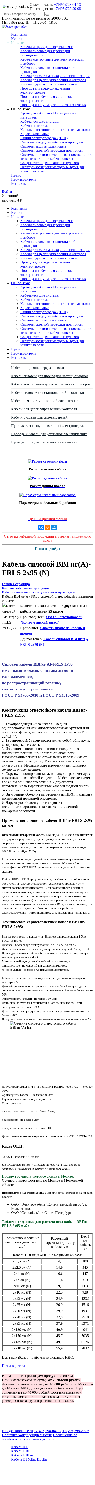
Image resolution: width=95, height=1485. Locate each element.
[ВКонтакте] (41, 527)
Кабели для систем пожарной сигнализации (55, 76)
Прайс (16, 175)
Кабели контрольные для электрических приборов (51, 384)
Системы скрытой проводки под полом (51, 150)
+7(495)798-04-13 (67, 4)
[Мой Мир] (54, 527)
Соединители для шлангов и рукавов (49, 163)
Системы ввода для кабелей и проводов (51, 142)
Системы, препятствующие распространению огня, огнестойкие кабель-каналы (56, 157)
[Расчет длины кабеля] (47, 477)
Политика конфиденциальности (27, 1435)
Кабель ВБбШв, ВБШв (29, 1459)
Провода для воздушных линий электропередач (48, 426)
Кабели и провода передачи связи (46, 47)
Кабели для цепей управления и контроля (53, 80)
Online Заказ (20, 283)
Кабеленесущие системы (39, 121)
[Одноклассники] (47, 527)
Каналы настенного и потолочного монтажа (55, 130)
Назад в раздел (13, 1366)
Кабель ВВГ (20, 1451)
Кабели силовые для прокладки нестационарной (45, 53)
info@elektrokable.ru (17, 1431)
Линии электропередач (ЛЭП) (44, 138)
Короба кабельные (34, 134)
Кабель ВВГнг (22, 1455)
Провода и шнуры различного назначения (53, 105)
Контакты (19, 183)
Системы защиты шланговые (43, 146)
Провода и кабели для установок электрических (49, 434)
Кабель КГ (19, 1447)
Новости (18, 39)
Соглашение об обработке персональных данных (39, 1437)
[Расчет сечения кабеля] (47, 460)
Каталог (17, 217)
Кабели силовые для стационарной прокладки (47, 392)
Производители (23, 179)
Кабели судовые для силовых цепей (48, 84)
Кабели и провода (34, 125)
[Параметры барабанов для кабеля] (47, 494)
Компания (19, 34)
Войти (7, 191)
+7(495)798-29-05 (67, 9)
